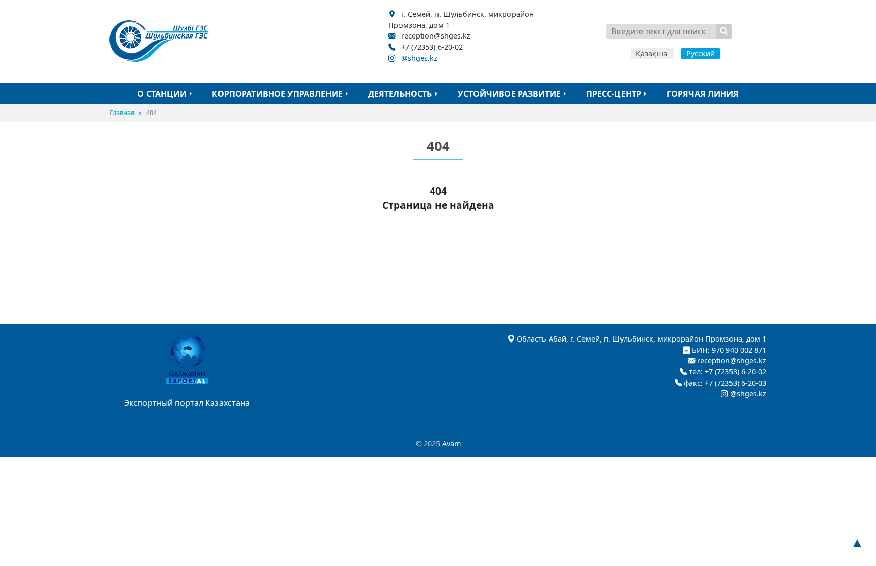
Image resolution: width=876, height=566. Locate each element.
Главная (122, 112)
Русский (700, 53)
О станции (162, 93)
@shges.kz (419, 58)
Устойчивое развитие (509, 93)
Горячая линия (703, 93)
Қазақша (652, 53)
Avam (451, 443)
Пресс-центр (613, 93)
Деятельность (400, 93)
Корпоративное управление (277, 93)
